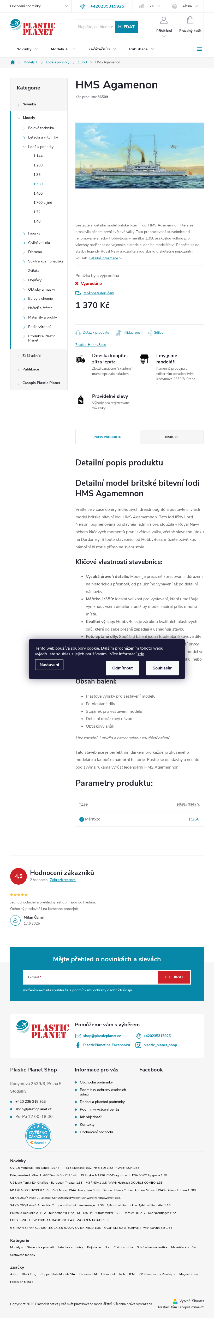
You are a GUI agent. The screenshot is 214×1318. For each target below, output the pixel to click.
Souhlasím (163, 668)
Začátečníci (31, 355)
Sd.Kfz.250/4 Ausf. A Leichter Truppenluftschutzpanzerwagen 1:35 (57, 1205)
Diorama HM (88, 1274)
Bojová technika (41, 127)
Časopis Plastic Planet (41, 382)
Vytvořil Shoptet (192, 1301)
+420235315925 (157, 1035)
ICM (132, 1274)
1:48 (36, 221)
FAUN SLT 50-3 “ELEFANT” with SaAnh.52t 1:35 (138, 1228)
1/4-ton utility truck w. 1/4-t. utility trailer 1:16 (138, 1205)
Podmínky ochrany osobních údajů (103, 1092)
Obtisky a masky (41, 289)
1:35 (36, 174)
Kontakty (87, 1124)
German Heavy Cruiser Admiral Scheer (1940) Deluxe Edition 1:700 (149, 1190)
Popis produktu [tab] (107, 437)
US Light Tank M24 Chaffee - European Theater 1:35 (46, 1183)
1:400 (38, 193)
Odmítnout (122, 668)
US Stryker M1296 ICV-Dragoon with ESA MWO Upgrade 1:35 (123, 1175)
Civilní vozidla (39, 242)
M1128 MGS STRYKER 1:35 (29, 1190)
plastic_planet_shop (160, 1045)
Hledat (126, 27)
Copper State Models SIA (57, 1274)
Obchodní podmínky (25, 6)
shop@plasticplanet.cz (102, 1035)
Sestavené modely (22, 1255)
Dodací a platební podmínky (102, 1101)
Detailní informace (103, 258)
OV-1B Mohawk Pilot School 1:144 (34, 1168)
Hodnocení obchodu (96, 1132)
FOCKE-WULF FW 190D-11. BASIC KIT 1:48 (42, 1220)
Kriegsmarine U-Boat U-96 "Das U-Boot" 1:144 (43, 1175)
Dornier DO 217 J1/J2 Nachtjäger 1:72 (149, 1213)
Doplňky (34, 280)
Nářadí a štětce (40, 307)
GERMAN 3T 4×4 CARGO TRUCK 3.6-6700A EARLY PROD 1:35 (55, 1228)
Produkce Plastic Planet (41, 338)
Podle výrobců (39, 326)
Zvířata (33, 270)
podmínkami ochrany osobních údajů (102, 990)
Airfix (14, 1274)
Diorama (35, 251)
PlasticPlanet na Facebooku (106, 1045)
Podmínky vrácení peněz (99, 1109)
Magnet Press (188, 1274)
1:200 (38, 165)
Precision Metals (21, 1282)
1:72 (36, 211)
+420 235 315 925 (30, 1102)
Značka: (90, 345)
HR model (108, 1274)
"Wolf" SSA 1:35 (127, 1168)
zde (141, 654)
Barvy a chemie (40, 298)
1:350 (38, 184)
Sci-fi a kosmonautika (45, 261)
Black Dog (29, 1274)
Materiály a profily (42, 317)
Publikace (30, 369)
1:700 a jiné (42, 202)
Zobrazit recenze (63, 880)
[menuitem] (27, 49)
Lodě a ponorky (41, 146)
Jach (122, 1274)
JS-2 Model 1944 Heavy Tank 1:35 (75, 1190)
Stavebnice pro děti (40, 1247)
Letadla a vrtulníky (43, 137)
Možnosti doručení (99, 293)
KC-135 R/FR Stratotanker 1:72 (98, 1213)
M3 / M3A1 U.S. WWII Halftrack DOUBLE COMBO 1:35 (124, 1183)
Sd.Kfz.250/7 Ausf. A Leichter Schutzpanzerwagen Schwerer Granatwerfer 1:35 (65, 1198)
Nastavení (49, 665)
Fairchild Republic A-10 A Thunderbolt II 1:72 (42, 1213)
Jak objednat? (91, 1117)
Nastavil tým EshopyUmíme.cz (181, 1307)
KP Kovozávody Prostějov (157, 1274)
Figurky (34, 233)
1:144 (38, 155)
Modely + (30, 117)
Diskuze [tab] (171, 437)
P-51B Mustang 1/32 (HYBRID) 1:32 (87, 1168)
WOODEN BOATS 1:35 (93, 1220)
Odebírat (174, 977)
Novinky (29, 104)
